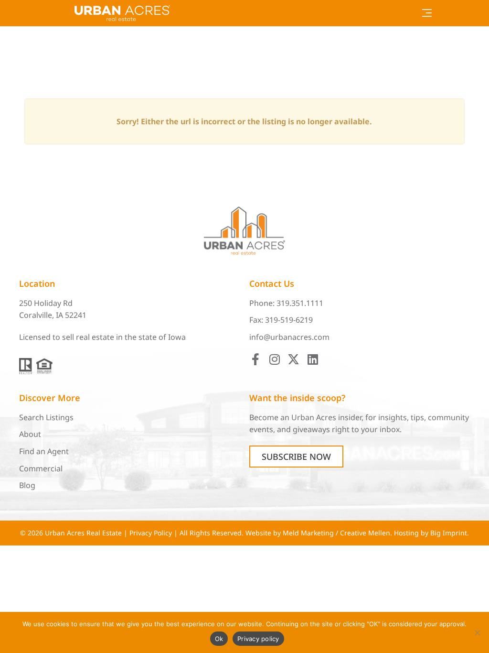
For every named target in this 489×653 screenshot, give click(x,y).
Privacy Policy (150, 532)
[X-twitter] (293, 359)
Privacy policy (258, 638)
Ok (219, 638)
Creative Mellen (365, 532)
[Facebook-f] (255, 359)
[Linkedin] (313, 359)
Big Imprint (448, 532)
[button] (427, 13)
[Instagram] (274, 359)
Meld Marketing (308, 532)
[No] (477, 632)
